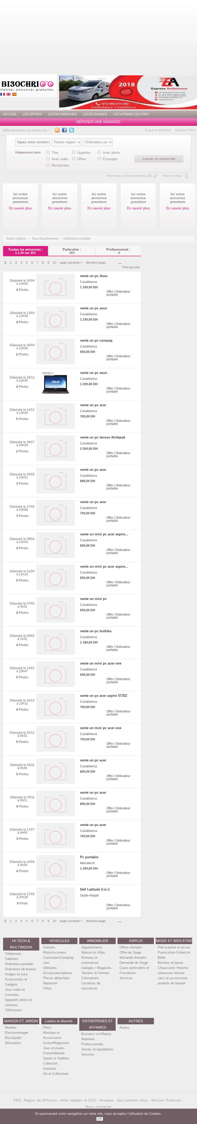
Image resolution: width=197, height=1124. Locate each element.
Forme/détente (54, 1053)
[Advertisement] (118, 36)
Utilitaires (50, 968)
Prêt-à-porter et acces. (174, 947)
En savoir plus (20, 208)
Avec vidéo (60, 159)
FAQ (17, 1100)
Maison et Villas (93, 952)
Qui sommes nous (133, 1100)
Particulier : (72, 251)
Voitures (49, 947)
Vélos (47, 988)
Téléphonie (13, 954)
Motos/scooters (54, 952)
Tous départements (45, 238)
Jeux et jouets (53, 1048)
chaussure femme (171, 973)
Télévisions (13, 1010)
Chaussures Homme (173, 968)
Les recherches (62, 114)
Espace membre (158, 130)
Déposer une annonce (98, 122)
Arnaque (107, 1100)
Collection (50, 1063)
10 (54, 262)
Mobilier (10, 1027)
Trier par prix (131, 267)
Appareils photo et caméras (18, 1002)
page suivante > (71, 262)
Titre (55, 153)
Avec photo (111, 153)
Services (126, 978)
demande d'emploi (133, 957)
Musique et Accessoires (52, 1035)
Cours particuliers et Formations (134, 970)
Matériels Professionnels (92, 1041)
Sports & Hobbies (56, 1058)
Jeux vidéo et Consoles (15, 992)
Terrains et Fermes (95, 973)
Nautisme (50, 983)
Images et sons (16, 974)
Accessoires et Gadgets (16, 981)
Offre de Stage (130, 952)
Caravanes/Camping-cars (58, 960)
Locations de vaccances (90, 985)
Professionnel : (118, 251)
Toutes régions (16, 238)
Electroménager (16, 1033)
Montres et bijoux (170, 963)
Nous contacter (98, 1107)
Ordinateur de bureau (20, 969)
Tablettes (11, 959)
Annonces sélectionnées (126, 176)
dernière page (96, 262)
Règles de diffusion (40, 1100)
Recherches (60, 165)
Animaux (49, 1068)
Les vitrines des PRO (131, 114)
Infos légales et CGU (78, 1100)
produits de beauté (171, 983)
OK (99, 1118)
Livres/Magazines (56, 1043)
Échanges (110, 159)
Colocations (90, 978)
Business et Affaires (96, 1034)
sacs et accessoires (173, 978)
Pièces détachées (56, 978)
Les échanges (95, 114)
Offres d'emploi (131, 947)
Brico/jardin (13, 1038)
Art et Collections (56, 1074)
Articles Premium (166, 1100)
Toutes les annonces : (25, 251)
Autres (124, 1027)
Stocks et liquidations (97, 1049)
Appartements (91, 947)
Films (47, 1027)
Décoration (13, 1043)
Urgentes (84, 153)
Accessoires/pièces (57, 973)
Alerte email (173, 176)
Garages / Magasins (96, 968)
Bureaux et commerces (90, 960)
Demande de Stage (134, 963)
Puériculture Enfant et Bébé (174, 955)
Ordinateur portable (77, 238)
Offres (81, 159)
